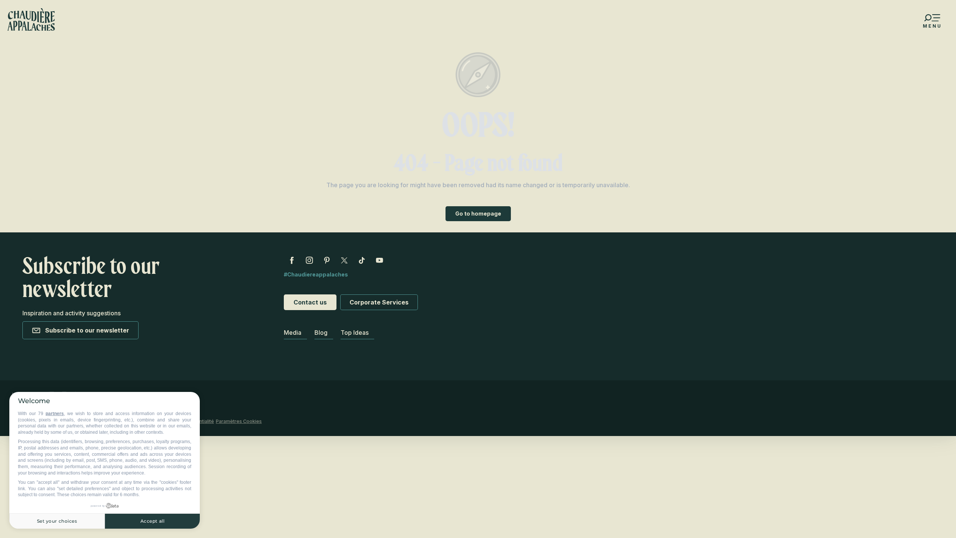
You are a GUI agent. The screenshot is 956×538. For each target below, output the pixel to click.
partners (55, 413)
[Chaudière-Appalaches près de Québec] (31, 19)
